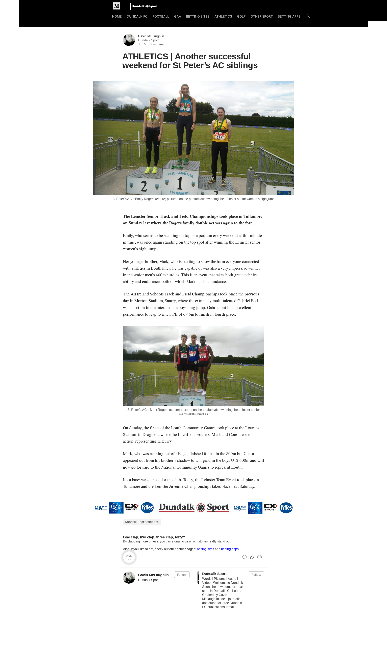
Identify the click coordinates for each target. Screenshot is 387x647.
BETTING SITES (197, 16)
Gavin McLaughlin (151, 36)
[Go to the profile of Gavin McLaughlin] (129, 578)
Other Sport (262, 16)
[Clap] (129, 557)
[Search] (308, 16)
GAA (177, 16)
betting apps (230, 549)
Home (117, 16)
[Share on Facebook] (259, 557)
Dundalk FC (137, 16)
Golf (241, 16)
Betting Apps (289, 16)
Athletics (223, 16)
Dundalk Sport (214, 574)
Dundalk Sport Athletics (142, 522)
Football (161, 16)
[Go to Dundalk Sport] (198, 578)
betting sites (205, 549)
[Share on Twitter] (252, 557)
